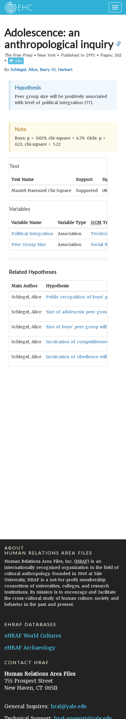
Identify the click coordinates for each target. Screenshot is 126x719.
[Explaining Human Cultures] (17, 7)
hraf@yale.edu (69, 706)
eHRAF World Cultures (32, 636)
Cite (17, 61)
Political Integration (32, 233)
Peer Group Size (28, 244)
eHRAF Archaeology (29, 648)
